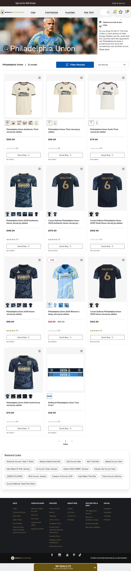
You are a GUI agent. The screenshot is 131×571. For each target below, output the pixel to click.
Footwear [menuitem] (51, 12)
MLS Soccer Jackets (37, 476)
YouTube (107, 516)
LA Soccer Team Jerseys (46, 469)
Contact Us (71, 516)
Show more (104, 49)
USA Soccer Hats (73, 461)
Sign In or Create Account (37, 510)
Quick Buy (22, 155)
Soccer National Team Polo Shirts (21, 484)
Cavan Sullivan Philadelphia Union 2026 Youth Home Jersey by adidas (106, 221)
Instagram (107, 508)
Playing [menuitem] (70, 12)
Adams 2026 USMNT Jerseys (75, 469)
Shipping (52, 516)
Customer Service (19, 512)
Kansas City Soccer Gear (104, 469)
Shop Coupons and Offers (26, 3)
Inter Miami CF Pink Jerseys (18, 469)
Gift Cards (35, 518)
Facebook (107, 512)
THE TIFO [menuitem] (89, 12)
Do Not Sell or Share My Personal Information (56, 530)
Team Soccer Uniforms (111, 476)
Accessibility (17, 523)
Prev (59, 442)
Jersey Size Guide (92, 523)
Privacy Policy (54, 508)
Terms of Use (54, 519)
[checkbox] (39, 77)
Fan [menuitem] (33, 12)
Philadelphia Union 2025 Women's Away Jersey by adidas (64, 312)
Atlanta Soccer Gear (113, 461)
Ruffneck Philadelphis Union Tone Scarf (63, 404)
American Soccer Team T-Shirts (20, 461)
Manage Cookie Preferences (55, 541)
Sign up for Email (37, 528)
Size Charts (17, 516)
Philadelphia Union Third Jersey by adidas (64, 130)
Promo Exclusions (55, 546)
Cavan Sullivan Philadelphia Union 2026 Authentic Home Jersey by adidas (63, 221)
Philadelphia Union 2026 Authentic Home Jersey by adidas (22, 221)
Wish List (34, 515)
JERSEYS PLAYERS (15, 476)
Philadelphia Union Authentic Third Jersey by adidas (22, 130)
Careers (70, 508)
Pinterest (107, 519)
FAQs (15, 508)
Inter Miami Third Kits (87, 476)
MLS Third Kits (93, 461)
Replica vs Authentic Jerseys (92, 518)
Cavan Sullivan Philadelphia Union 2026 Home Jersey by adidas (105, 312)
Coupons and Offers (36, 524)
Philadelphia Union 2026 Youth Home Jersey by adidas (23, 404)
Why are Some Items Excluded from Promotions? (19, 530)
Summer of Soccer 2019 (62, 476)
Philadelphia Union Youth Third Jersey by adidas (104, 130)
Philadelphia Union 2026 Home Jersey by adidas (20, 312)
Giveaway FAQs (55, 523)
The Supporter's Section (91, 512)
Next (72, 442)
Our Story (70, 512)
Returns (52, 512)
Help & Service (118, 3)
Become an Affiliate (93, 527)
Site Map (70, 519)
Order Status (17, 519)
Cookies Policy (54, 536)
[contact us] (21, 559)
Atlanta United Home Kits (50, 461)
